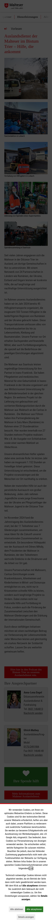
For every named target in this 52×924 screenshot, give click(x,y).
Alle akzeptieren (35, 909)
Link (31, 868)
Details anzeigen (26, 917)
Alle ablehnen (17, 909)
